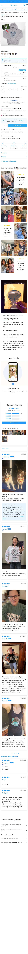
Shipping (3, 157)
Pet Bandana (11, 83)
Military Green (13, 54)
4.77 (17, 408)
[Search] (24, 5)
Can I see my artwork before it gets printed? (11, 825)
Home (2, 12)
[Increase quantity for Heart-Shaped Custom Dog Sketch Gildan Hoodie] (6, 125)
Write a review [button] (14, 422)
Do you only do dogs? (7, 835)
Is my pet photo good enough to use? (11, 842)
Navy (16, 54)
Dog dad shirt (17, 9)
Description (4, 153)
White (8, 54)
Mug (15, 83)
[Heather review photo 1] (14, 550)
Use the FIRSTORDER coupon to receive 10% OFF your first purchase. (14, 1)
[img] (6, 454)
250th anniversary (7, 9)
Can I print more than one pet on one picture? (11, 830)
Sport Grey (2, 54)
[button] (3, 15)
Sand (5, 54)
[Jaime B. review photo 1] (14, 720)
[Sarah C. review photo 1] (14, 658)
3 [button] (14, 753)
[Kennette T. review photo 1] (14, 606)
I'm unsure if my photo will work (9, 838)
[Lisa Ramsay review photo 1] (14, 476)
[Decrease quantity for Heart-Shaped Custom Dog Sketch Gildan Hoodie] (2, 125)
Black (10, 54)
